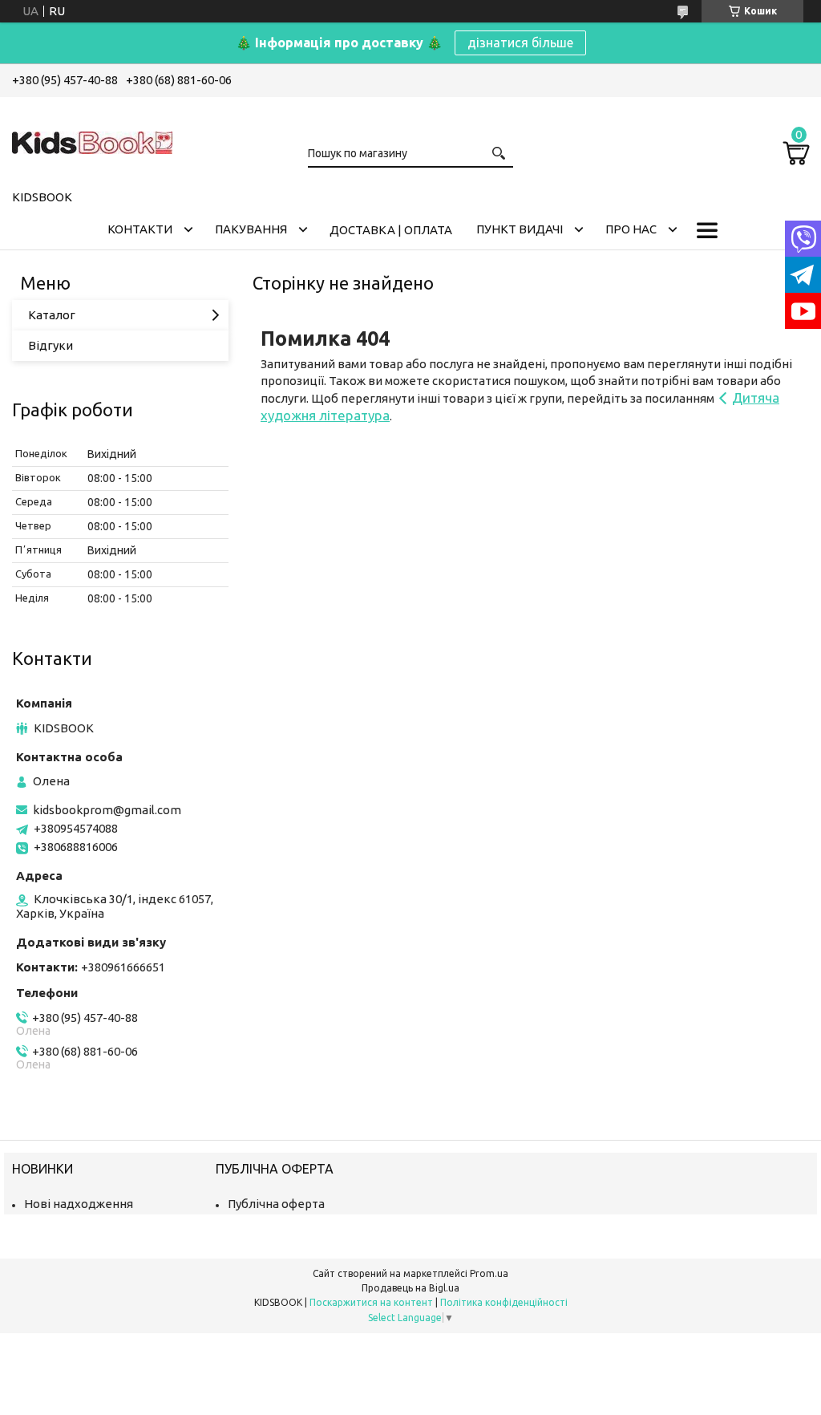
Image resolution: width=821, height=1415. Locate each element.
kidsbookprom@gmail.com (107, 810)
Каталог (51, 315)
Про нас (631, 229)
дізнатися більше (520, 42)
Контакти (139, 229)
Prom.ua (489, 1273)
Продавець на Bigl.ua (410, 1288)
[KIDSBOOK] (92, 140)
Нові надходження (78, 1203)
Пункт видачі (519, 229)
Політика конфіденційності (504, 1302)
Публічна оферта (276, 1203)
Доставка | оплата (391, 230)
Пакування (251, 229)
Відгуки (50, 345)
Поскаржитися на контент (371, 1302)
